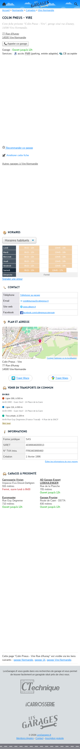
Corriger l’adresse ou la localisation (62, 358)
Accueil (4, 4)
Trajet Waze (22, 378)
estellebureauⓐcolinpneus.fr (36, 301)
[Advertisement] (40, 102)
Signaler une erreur (12, 279)
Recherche (76, 4)
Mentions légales (25, 738)
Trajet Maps (61, 378)
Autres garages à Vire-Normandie (20, 163)
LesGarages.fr (44, 735)
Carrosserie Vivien (12, 479)
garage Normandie (23, 659)
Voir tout (6, 423)
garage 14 (40, 659)
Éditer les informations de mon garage (61, 461)
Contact (39, 738)
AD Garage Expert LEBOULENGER (50, 481)
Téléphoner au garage (30, 295)
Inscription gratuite (54, 738)
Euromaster (9, 497)
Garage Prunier (48, 497)
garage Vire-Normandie (59, 659)
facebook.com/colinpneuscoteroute (39, 312)
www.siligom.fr (29, 307)
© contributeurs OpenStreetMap (63, 329)
